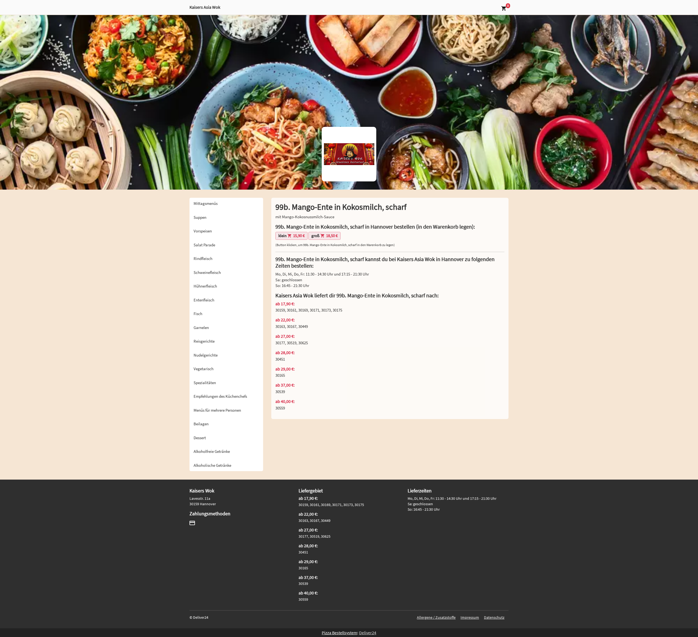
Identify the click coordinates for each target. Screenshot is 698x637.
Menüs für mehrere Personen (217, 410)
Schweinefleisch (207, 272)
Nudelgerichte (206, 355)
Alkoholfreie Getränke (212, 451)
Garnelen (201, 327)
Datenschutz (494, 617)
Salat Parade (204, 244)
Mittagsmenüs (206, 203)
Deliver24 (367, 632)
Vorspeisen (203, 231)
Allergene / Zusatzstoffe (436, 617)
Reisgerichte (204, 341)
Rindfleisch (203, 258)
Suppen (200, 217)
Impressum (470, 617)
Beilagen (201, 423)
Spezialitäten (205, 382)
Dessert (200, 437)
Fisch (198, 313)
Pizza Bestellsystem (339, 632)
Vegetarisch (203, 368)
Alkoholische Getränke (212, 465)
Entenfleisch (204, 300)
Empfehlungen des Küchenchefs (220, 396)
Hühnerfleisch (205, 286)
